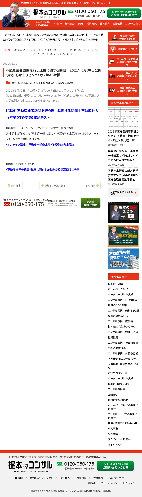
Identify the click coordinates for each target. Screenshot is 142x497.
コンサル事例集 (116, 389)
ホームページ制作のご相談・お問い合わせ (127, 61)
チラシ (81, 23)
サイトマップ (114, 444)
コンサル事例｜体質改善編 (123, 353)
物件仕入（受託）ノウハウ (122, 326)
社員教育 (105, 23)
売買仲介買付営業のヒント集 (127, 37)
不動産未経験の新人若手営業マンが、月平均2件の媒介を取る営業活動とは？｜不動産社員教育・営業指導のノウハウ (123, 179)
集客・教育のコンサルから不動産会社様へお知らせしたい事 (57, 34)
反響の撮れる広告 (118, 316)
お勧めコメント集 (117, 373)
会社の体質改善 (117, 348)
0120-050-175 (90, 11)
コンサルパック (133, 23)
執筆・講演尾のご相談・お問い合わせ (127, 90)
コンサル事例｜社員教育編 (123, 342)
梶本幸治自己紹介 (127, 48)
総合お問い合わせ (118, 400)
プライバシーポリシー (120, 439)
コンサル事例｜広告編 (120, 321)
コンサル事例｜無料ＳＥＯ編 (123, 310)
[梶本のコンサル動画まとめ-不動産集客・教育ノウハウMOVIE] (123, 221)
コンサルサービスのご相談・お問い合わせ (127, 76)
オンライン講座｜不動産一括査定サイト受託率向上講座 (40, 144)
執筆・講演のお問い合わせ (122, 423)
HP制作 (58, 23)
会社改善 (117, 23)
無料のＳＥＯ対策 (117, 305)
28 (59, 53)
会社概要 (113, 434)
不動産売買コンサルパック (122, 358)
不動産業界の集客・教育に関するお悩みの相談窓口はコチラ (43, 169)
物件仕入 (92, 23)
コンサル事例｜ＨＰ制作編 (122, 300)
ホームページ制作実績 (120, 294)
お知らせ (113, 394)
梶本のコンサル (12, 34)
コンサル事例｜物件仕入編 (123, 332)
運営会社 (92, 483)
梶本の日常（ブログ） (119, 384)
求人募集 (113, 428)
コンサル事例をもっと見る (121, 193)
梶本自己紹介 (115, 283)
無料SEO (70, 23)
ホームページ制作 (118, 289)
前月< (8, 49)
